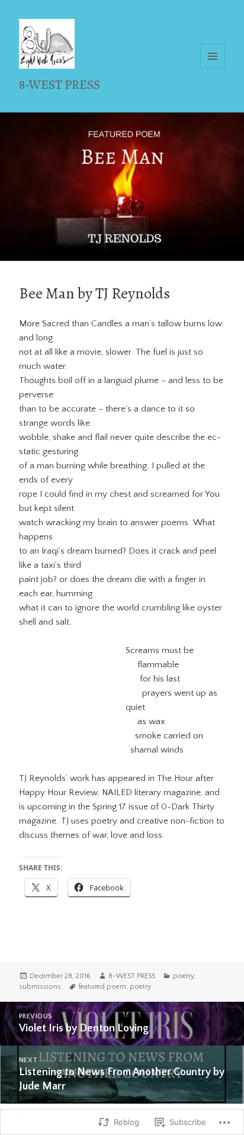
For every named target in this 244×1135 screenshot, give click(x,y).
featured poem (102, 987)
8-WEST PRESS (59, 85)
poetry (183, 976)
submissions (40, 987)
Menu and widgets (213, 68)
